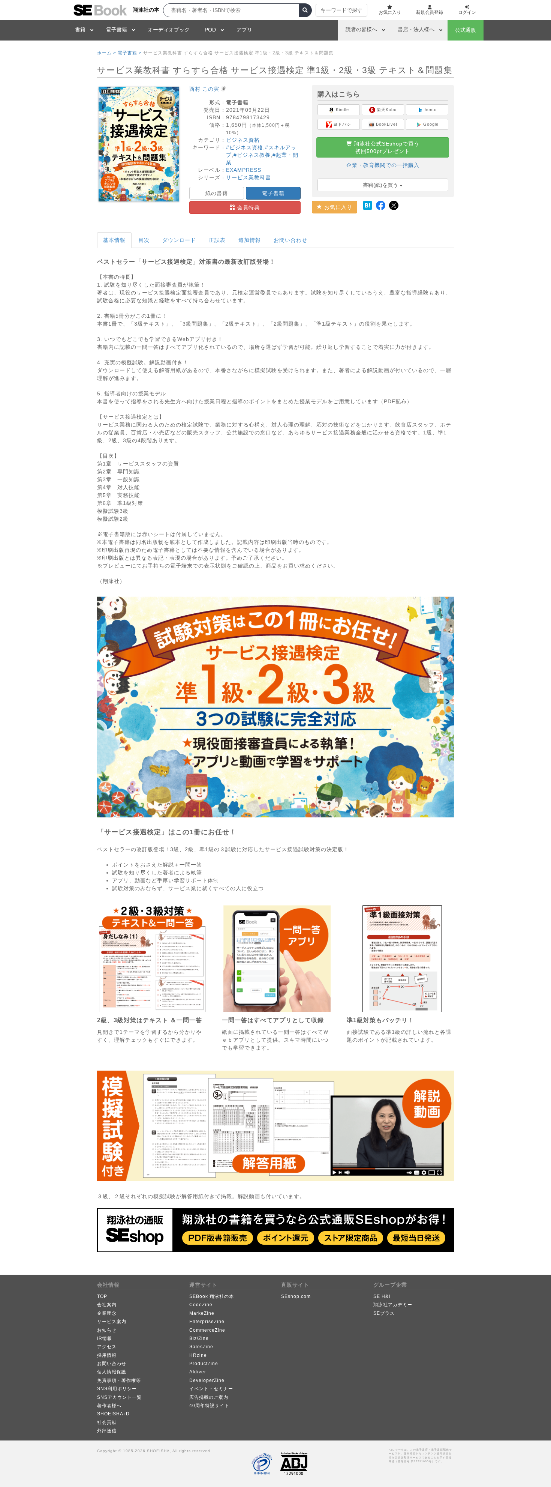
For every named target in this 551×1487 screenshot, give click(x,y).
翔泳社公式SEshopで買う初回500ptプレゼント (385, 147)
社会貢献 (107, 1422)
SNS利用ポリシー (117, 1388)
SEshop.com (296, 1296)
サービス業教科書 (248, 177)
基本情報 (114, 240)
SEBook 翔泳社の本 (211, 1296)
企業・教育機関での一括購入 (382, 165)
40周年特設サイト (209, 1405)
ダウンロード (179, 240)
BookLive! (385, 124)
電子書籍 (116, 30)
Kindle (341, 109)
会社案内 (107, 1304)
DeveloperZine (207, 1380)
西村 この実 (204, 89)
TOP (102, 1296)
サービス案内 (111, 1321)
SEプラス (384, 1313)
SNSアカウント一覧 (119, 1397)
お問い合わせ (290, 240)
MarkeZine (201, 1313)
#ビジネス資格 (244, 147)
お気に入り (337, 207)
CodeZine (201, 1304)
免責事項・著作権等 (119, 1380)
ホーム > (106, 53)
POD (210, 30)
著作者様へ (109, 1405)
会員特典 (247, 207)
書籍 (80, 30)
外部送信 (107, 1430)
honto (430, 109)
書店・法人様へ (416, 29)
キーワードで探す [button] (341, 10)
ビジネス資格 (243, 140)
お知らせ (107, 1330)
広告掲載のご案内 (208, 1397)
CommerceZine (207, 1330)
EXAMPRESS (243, 170)
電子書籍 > (130, 53)
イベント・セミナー (211, 1388)
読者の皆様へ (361, 29)
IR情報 (104, 1338)
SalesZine (201, 1346)
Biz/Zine (199, 1338)
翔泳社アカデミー (392, 1304)
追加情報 (249, 240)
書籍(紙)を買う (381, 185)
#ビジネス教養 (252, 155)
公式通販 (465, 30)
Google (430, 124)
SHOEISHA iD (113, 1413)
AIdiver (197, 1371)
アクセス (107, 1346)
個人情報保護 (111, 1371)
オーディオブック (169, 30)
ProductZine (203, 1363)
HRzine (198, 1355)
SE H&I (381, 1296)
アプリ (244, 30)
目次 (144, 240)
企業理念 (107, 1313)
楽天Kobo (386, 109)
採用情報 (107, 1355)
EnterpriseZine (207, 1321)
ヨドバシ (341, 124)
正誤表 (217, 240)
